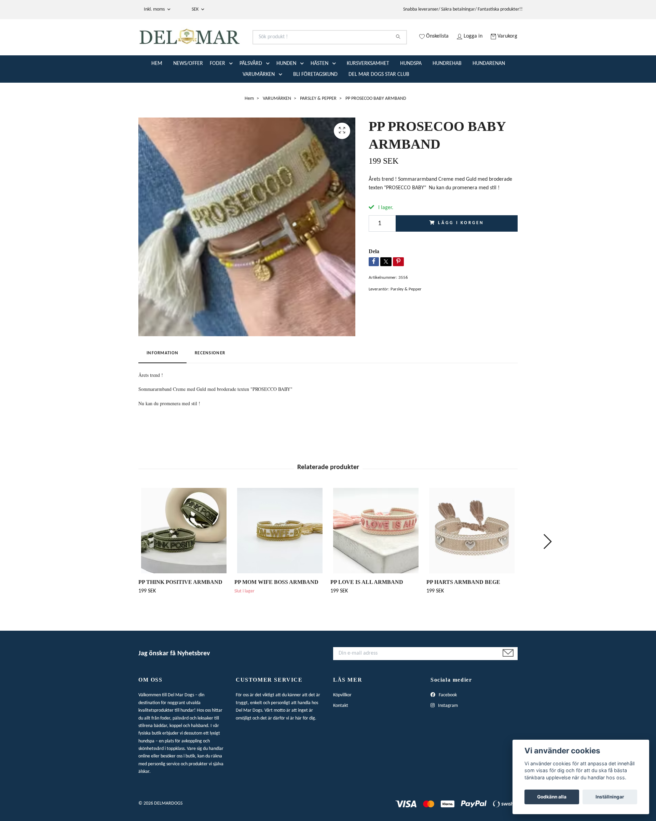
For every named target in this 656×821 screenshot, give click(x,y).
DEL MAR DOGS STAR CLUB (378, 101)
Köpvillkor (342, 722)
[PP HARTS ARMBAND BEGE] (471, 557)
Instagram (447, 732)
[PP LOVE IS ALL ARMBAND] (375, 557)
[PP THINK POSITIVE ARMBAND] (183, 557)
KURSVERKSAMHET (368, 90)
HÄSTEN (319, 90)
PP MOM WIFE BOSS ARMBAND (276, 609)
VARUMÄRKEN (259, 101)
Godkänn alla (551, 796)
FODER (217, 90)
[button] (232, 90)
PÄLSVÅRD (251, 90)
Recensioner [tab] (210, 380)
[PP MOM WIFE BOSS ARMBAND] (279, 557)
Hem (249, 125)
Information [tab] (162, 380)
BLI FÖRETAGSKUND (315, 101)
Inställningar (610, 796)
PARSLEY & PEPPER (318, 125)
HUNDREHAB (447, 90)
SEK (196, 9)
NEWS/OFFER (188, 90)
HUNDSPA (411, 90)
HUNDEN (286, 90)
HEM (156, 90)
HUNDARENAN (489, 90)
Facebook (447, 722)
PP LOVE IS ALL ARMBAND (366, 609)
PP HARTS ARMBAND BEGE (463, 609)
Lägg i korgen (461, 250)
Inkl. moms (155, 9)
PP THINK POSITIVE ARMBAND (180, 609)
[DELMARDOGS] (233, 45)
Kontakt (340, 732)
